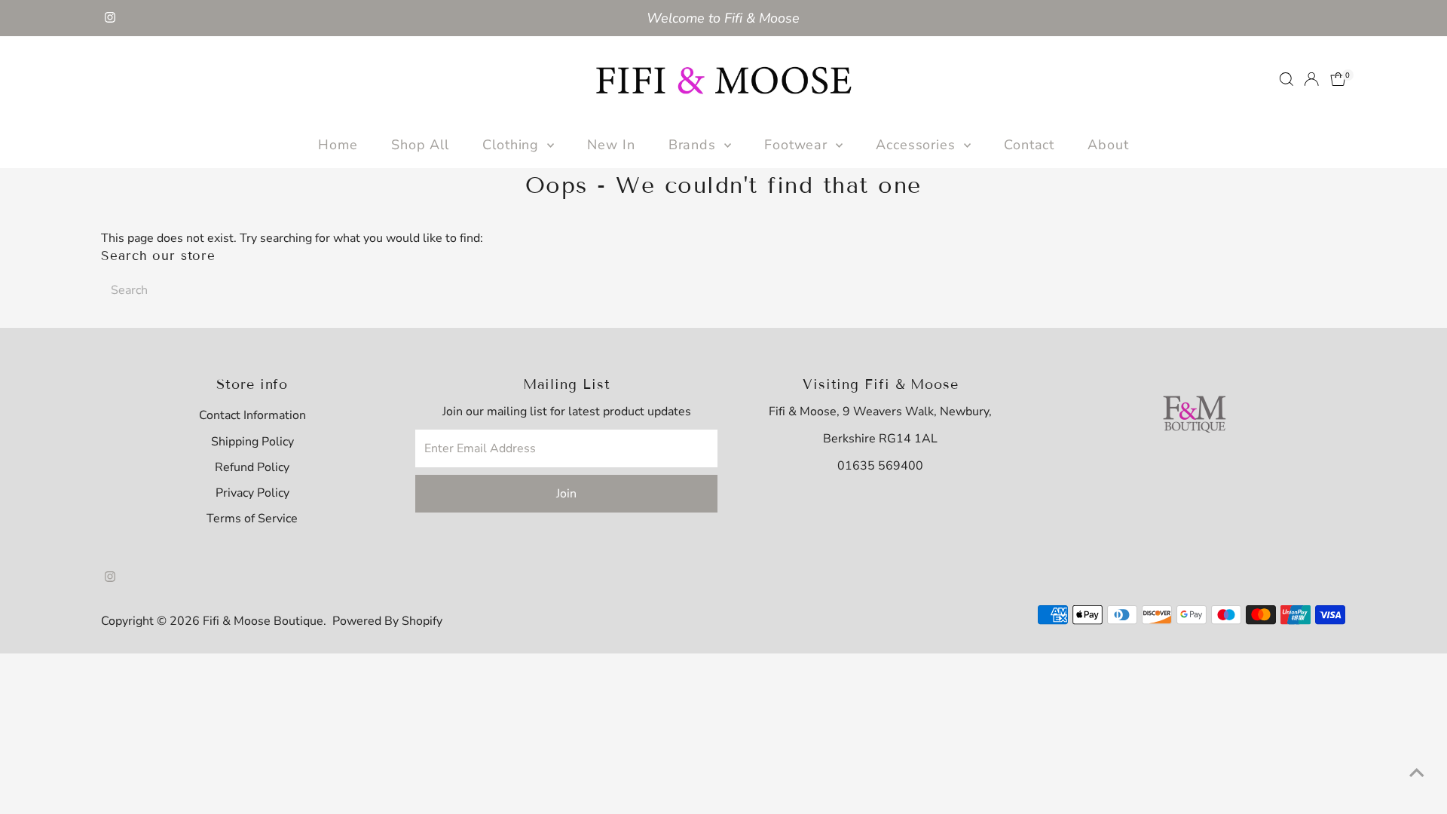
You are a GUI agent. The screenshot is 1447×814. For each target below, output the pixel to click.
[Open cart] (1338, 79)
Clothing (512, 145)
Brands (694, 145)
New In (611, 145)
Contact (1029, 145)
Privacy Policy (252, 493)
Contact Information (252, 415)
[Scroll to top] (1417, 772)
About (1108, 145)
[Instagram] (110, 18)
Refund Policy (252, 467)
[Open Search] (1286, 79)
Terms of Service (252, 518)
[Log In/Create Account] (1311, 79)
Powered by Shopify (387, 621)
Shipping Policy (252, 441)
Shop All (420, 145)
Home (338, 145)
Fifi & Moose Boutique (263, 621)
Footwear (798, 145)
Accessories (918, 145)
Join (566, 493)
